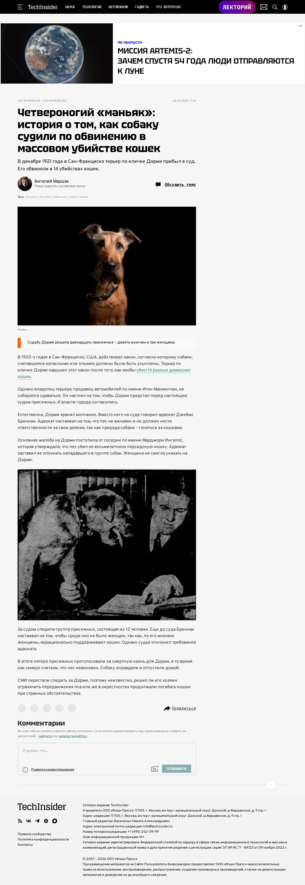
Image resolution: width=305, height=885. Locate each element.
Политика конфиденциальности (43, 840)
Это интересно (29, 101)
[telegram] (37, 821)
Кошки (84, 197)
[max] (54, 821)
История (45, 197)
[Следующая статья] (153, 785)
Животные (59, 197)
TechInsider (43, 7)
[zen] (46, 821)
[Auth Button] (285, 7)
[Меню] (20, 7)
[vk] (28, 821)
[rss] (20, 821)
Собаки (72, 197)
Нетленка (31, 197)
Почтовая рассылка (263, 7)
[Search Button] (275, 7)
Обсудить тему (180, 184)
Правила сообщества (34, 834)
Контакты (25, 845)
